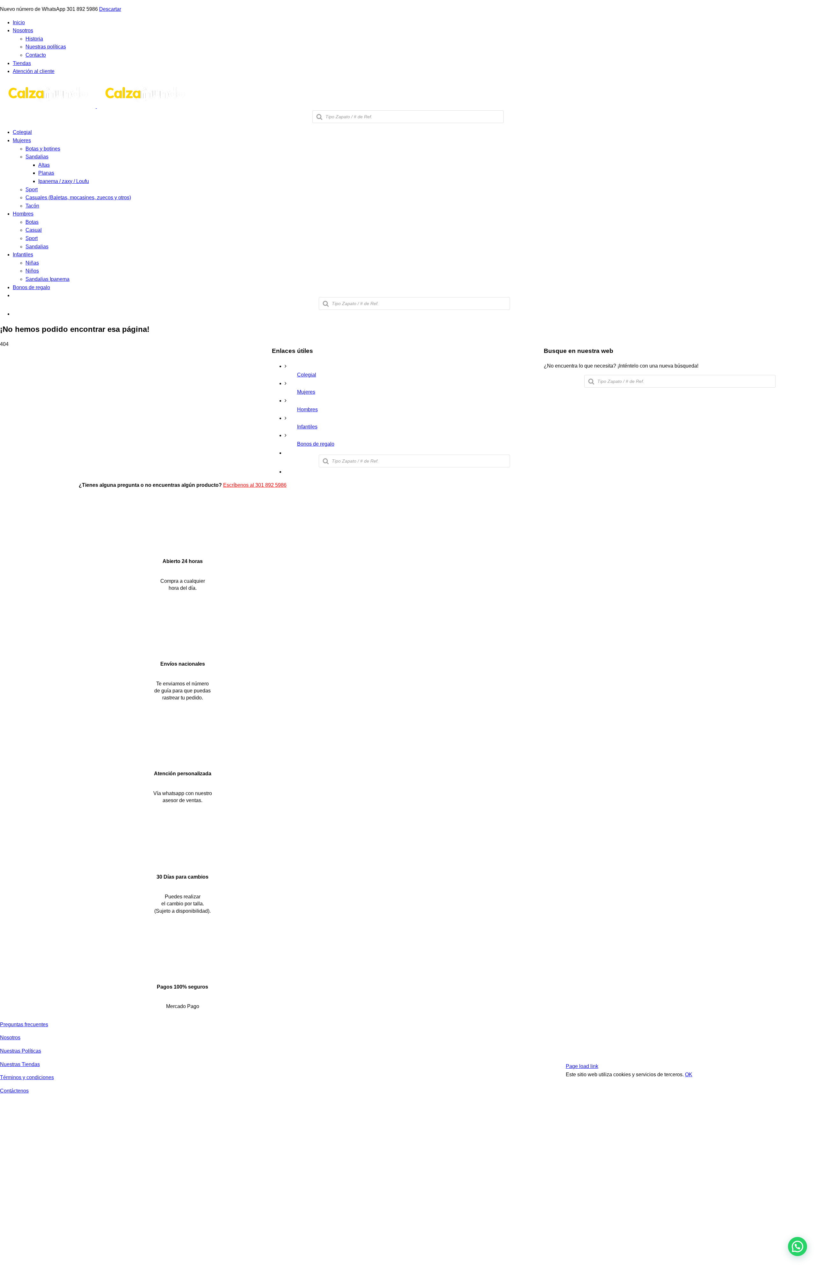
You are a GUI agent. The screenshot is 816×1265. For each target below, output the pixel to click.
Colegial (306, 374)
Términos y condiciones (27, 1077)
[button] (797, 1246)
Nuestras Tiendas (20, 1064)
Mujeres (306, 392)
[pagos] (750, 1052)
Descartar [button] (110, 9)
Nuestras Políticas (20, 1051)
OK (688, 1074)
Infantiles (307, 426)
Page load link (582, 1066)
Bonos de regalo (315, 444)
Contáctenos (14, 1090)
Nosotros (10, 1037)
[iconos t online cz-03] (182, 758)
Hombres (307, 409)
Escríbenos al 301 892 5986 (255, 485)
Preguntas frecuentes (24, 1024)
